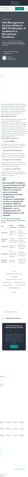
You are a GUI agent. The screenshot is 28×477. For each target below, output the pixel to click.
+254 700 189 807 (14, 4)
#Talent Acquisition (20, 285)
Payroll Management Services (12, 407)
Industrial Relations (9, 410)
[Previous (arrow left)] (0, 476)
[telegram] (17, 295)
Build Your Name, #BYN (20, 469)
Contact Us (19, 8)
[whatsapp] (14, 295)
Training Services (8, 404)
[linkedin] (13, 461)
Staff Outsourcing (8, 402)
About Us (14, 346)
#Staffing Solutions (7, 285)
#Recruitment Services (20, 282)
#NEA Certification (7, 282)
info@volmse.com (14, 1)
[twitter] (10, 295)
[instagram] (9, 461)
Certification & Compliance (15, 41)
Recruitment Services (9, 413)
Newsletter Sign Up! (16, 361)
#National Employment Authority (14, 279)
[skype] (20, 295)
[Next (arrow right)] (2, 476)
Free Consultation (10, 386)
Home (3, 41)
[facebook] (7, 295)
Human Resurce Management (12, 399)
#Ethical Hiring (14, 276)
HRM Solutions (8, 396)
